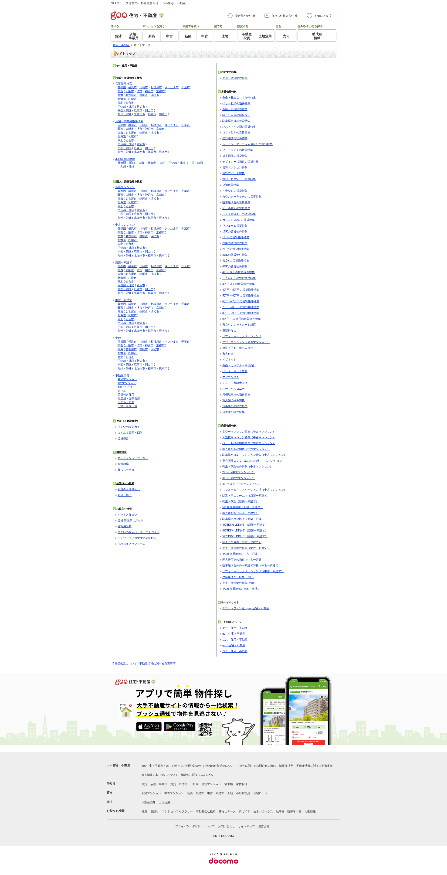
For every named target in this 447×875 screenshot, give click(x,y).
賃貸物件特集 (229, 91)
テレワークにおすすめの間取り (137, 537)
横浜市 (132, 87)
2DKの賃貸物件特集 (234, 243)
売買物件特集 (229, 425)
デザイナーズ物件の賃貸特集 (240, 161)
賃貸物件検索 (123, 83)
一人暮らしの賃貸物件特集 (239, 277)
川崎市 (143, 87)
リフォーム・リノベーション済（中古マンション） (254, 489)
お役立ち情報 (124, 508)
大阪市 (129, 91)
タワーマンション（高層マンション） (246, 342)
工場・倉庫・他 (127, 406)
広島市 (138, 110)
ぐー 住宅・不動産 (234, 627)
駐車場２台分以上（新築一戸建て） (244, 518)
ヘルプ (211, 826)
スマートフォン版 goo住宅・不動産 (245, 608)
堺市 (139, 91)
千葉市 (185, 87)
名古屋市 (131, 94)
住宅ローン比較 (125, 483)
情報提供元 (286, 765)
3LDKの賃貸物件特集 (235, 260)
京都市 (160, 91)
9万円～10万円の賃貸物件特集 (241, 318)
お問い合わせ (226, 826)
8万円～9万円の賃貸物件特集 (240, 312)
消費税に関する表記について (199, 774)
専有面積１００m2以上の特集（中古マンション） (253, 460)
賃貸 (144, 784)
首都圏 (122, 87)
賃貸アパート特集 (233, 173)
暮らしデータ (126, 469)
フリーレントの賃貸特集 (237, 149)
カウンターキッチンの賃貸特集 (241, 196)
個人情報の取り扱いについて (160, 774)
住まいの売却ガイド (130, 426)
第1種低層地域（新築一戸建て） (242, 507)
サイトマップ (246, 826)
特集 (144, 811)
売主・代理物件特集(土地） (239, 582)
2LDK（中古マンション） (238, 472)
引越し (154, 811)
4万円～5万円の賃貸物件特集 (240, 289)
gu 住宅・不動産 (233, 633)
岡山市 (149, 110)
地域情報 (121, 452)
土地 (118, 337)
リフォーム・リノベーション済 (241, 336)
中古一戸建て (123, 300)
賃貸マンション (211, 784)
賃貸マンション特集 (234, 167)
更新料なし (229, 330)
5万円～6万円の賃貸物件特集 (240, 295)
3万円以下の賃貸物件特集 (238, 283)
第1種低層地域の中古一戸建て (241, 553)
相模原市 (156, 87)
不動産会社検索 (125, 158)
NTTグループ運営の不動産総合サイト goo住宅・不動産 (148, 3)
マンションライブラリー (133, 458)
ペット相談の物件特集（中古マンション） (248, 443)
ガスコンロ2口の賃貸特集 (238, 219)
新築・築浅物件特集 (234, 109)
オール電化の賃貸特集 (236, 208)
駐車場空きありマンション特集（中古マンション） (254, 454)
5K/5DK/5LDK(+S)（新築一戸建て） (245, 536)
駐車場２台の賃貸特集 (236, 202)
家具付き (228, 353)
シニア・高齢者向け (234, 382)
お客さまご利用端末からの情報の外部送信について (204, 765)
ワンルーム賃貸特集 (234, 225)
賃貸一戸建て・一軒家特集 (239, 178)
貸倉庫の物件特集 (233, 411)
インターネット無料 (234, 371)
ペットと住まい (127, 514)
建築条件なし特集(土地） (238, 577)
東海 (120, 94)
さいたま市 (172, 87)
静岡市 (143, 94)
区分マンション (127, 379)
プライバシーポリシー (189, 826)
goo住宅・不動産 (118, 765)
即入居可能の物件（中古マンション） (246, 448)
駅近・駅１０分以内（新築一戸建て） (246, 495)
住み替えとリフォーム (132, 543)
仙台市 (129, 102)
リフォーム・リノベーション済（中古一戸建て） (253, 571)
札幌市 (132, 98)
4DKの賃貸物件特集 (234, 266)
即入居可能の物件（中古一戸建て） (244, 559)
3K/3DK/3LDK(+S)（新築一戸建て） (245, 524)
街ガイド (244, 811)
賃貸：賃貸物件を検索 (129, 77)
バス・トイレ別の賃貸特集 (239, 126)
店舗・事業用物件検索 (129, 121)
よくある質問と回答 (130, 432)
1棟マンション (127, 383)
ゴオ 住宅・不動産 (234, 651)
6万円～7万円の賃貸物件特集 (240, 301)
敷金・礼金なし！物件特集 (239, 97)
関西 (120, 91)
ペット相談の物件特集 (236, 103)
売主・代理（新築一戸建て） (240, 501)
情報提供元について (124, 663)
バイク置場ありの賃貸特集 (239, 213)
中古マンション (125, 224)
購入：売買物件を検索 (129, 181)
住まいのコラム (263, 811)
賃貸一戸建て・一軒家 (184, 784)
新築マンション (125, 187)
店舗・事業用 (158, 784)
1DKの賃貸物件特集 (234, 231)
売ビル (122, 390)
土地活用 (164, 802)
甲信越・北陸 (126, 106)
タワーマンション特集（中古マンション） (248, 431)
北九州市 (139, 114)
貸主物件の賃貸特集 (234, 155)
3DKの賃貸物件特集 (234, 254)
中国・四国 (125, 110)
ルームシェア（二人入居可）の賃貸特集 (247, 144)
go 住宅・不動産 (233, 645)
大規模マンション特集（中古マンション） (248, 437)
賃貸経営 (123, 438)
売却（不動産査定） (127, 420)
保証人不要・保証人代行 (237, 347)
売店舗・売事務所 (129, 398)
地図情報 (310, 811)
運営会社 (263, 826)
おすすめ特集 (229, 72)
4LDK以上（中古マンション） (241, 483)
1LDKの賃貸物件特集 (235, 237)
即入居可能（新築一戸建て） (240, 512)
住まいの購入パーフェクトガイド (138, 532)
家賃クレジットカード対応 (239, 324)
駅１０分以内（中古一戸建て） (241, 542)
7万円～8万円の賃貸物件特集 (240, 307)
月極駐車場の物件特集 (236, 394)
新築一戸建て (123, 262)
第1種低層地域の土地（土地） (241, 588)
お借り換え (125, 495)
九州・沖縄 (125, 114)
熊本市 (163, 114)
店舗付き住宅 (126, 394)
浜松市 (155, 94)
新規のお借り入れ (129, 489)
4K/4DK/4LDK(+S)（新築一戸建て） (245, 530)
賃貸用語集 (125, 526)
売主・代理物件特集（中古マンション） (247, 466)
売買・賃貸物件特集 (234, 77)
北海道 (122, 98)
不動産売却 (149, 802)
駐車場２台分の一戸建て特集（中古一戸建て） (251, 565)
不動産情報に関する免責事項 (157, 663)
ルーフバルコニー (233, 388)
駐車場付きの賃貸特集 (236, 120)
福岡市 (152, 114)
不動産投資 (122, 375)
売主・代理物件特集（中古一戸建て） (246, 547)
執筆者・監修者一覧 (288, 811)
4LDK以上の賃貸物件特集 (238, 272)
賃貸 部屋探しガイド (130, 520)
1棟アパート (125, 386)
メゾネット (229, 359)
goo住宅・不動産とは (155, 765)
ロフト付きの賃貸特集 (236, 132)
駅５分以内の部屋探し (236, 114)
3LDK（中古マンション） (238, 478)
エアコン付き (230, 376)
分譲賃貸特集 (230, 184)
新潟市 (141, 106)
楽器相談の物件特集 (234, 138)
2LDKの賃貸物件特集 (235, 248)
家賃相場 (123, 463)
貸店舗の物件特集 (233, 400)
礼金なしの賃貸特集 (234, 190)
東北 (120, 102)
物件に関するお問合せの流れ (258, 765)
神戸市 (149, 91)
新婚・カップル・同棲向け (239, 365)
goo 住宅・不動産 (126, 65)
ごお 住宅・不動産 (234, 639)
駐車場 (228, 784)
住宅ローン (260, 793)
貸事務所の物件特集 (234, 406)
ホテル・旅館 (126, 402)
